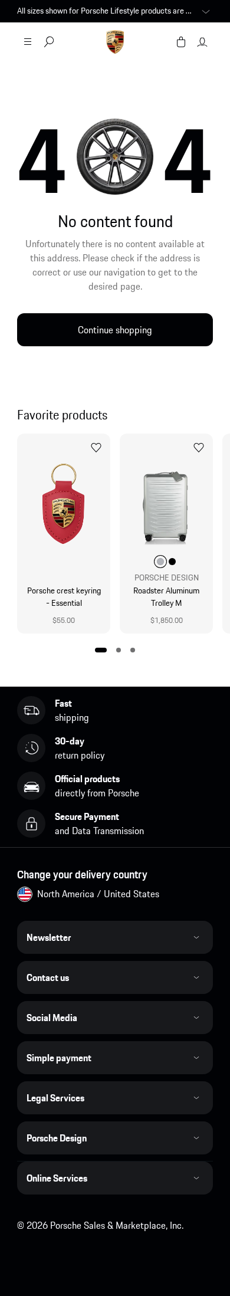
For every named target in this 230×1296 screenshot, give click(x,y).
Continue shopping (115, 330)
